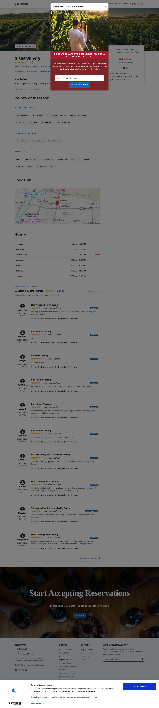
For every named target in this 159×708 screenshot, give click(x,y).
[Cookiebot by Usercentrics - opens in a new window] (15, 703)
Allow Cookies (139, 686)
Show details (35, 703)
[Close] (106, 6)
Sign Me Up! (79, 84)
